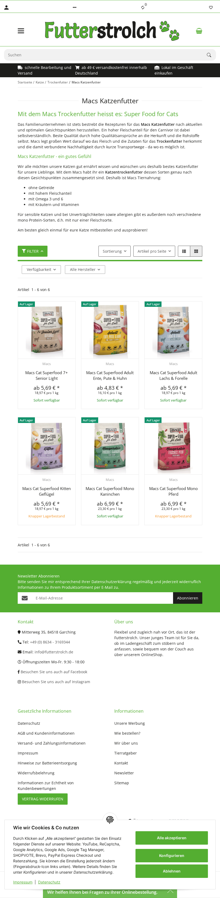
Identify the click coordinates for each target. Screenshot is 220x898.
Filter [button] (33, 251)
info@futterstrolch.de (54, 651)
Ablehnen (172, 871)
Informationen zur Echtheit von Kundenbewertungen (46, 785)
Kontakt (121, 762)
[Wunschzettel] (211, 7)
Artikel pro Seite (152, 251)
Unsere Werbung (129, 723)
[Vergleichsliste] (143, 7)
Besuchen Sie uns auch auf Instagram (55, 681)
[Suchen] (211, 55)
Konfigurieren (171, 855)
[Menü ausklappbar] (21, 31)
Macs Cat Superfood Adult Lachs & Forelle (173, 375)
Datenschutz (49, 882)
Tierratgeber (125, 753)
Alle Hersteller (83, 269)
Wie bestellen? (127, 733)
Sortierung (112, 251)
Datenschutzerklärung (111, 581)
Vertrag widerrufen (42, 798)
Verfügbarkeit (39, 269)
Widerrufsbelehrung (36, 772)
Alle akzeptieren (171, 838)
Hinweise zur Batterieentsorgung (47, 762)
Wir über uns (126, 743)
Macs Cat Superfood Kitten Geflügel (46, 491)
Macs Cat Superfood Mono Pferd (173, 491)
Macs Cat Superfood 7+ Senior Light (46, 375)
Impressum (22, 882)
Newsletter (124, 772)
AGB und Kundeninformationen (46, 733)
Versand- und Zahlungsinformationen (52, 743)
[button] (74, 7)
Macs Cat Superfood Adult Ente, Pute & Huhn (110, 375)
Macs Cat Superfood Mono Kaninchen (110, 491)
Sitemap (121, 782)
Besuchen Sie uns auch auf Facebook (53, 671)
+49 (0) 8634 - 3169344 (50, 642)
